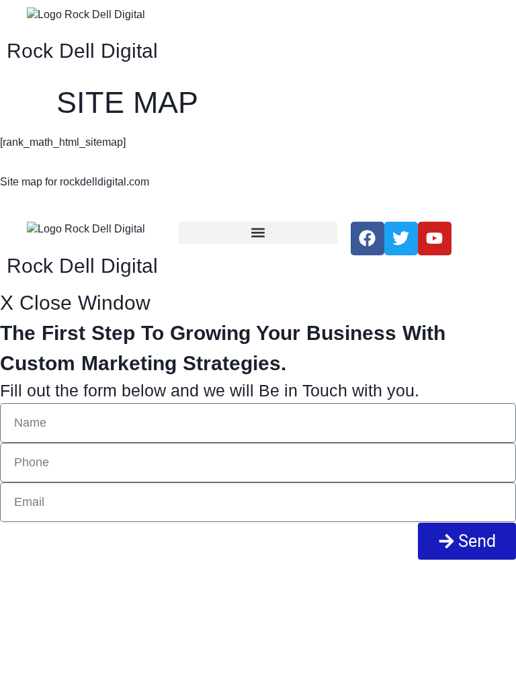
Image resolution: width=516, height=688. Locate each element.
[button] (258, 233)
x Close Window (75, 303)
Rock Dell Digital (82, 51)
